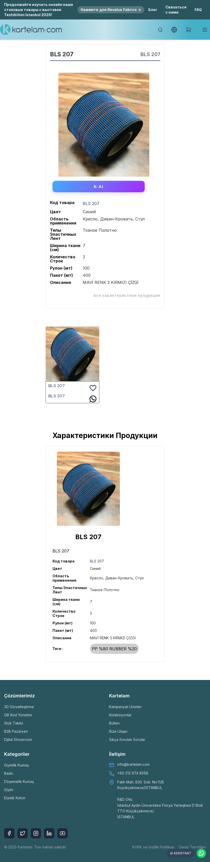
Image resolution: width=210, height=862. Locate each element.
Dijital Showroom (18, 739)
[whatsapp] (93, 399)
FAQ (198, 9)
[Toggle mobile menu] (205, 30)
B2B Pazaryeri (16, 731)
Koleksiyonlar (120, 715)
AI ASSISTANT (180, 853)
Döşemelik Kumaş (19, 781)
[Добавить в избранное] (93, 387)
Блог (152, 9)
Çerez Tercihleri (192, 847)
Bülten (114, 723)
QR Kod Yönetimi (18, 715)
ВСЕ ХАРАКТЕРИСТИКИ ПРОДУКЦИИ (127, 295)
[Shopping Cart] (188, 30)
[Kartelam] (31, 29)
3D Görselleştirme (19, 707)
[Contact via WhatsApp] (201, 853)
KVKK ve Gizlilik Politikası (153, 847)
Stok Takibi (13, 723)
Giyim (8, 789)
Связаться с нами (175, 9)
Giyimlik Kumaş (16, 765)
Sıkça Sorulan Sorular (127, 739)
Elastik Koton (14, 798)
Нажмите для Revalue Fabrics (111, 9)
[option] (104, 123)
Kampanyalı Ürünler (125, 707)
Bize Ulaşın (118, 731)
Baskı (8, 773)
